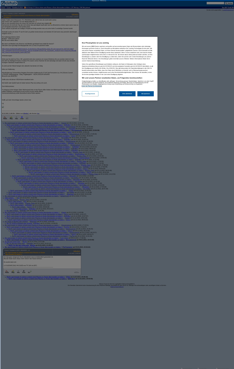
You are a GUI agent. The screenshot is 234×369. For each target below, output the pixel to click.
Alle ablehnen (127, 93)
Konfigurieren (90, 93)
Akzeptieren (145, 93)
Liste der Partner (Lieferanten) (92, 86)
